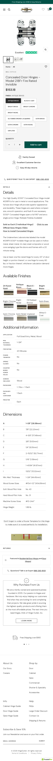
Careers (6, 673)
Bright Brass (13, 106)
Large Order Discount (38, 711)
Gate (31, 678)
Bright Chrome (29, 106)
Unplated (11, 131)
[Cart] (48, 9)
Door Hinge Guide (10, 711)
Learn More (26, 621)
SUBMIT (42, 741)
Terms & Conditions (19, 753)
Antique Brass (13, 101)
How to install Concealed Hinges (18, 231)
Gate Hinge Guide (10, 715)
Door (31, 668)
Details (6, 187)
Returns (7, 548)
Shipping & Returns (37, 720)
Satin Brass (40, 119)
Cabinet (32, 673)
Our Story (7, 668)
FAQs (31, 706)
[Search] (9, 9)
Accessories (34, 692)
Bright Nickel (13, 113)
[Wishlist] (43, 10)
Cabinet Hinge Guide (12, 706)
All (14, 67)
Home (8, 67)
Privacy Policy (36, 753)
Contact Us (34, 715)
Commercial (34, 683)
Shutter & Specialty (37, 687)
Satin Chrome (13, 125)
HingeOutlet (22, 751)
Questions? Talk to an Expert (28, 179)
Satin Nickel (28, 125)
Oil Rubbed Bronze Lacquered (19, 119)
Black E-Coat (29, 101)
